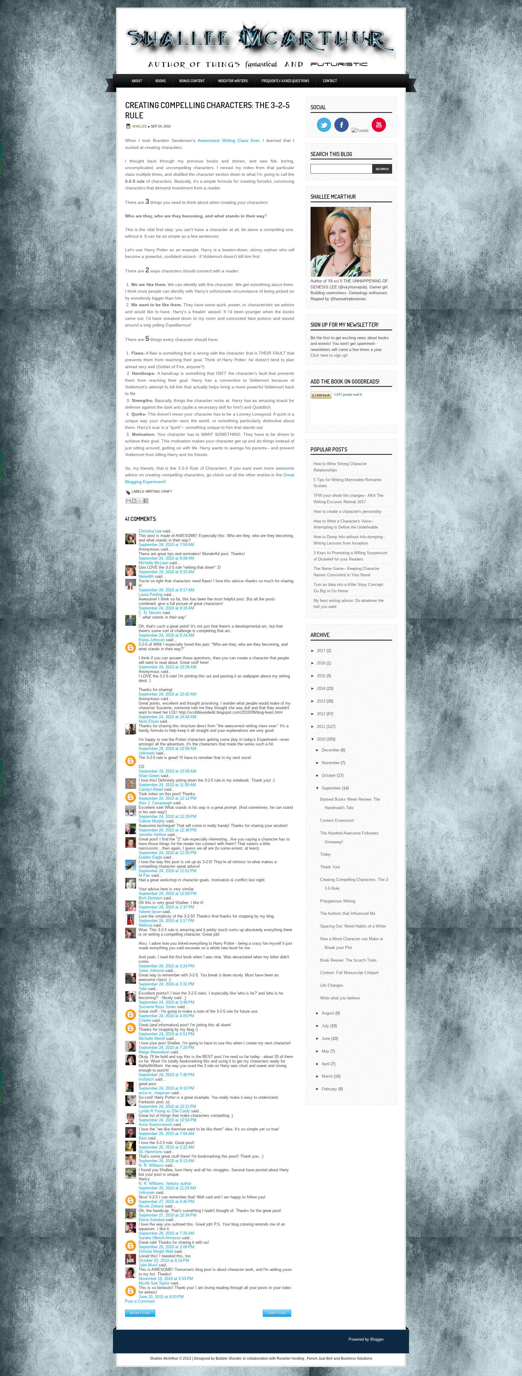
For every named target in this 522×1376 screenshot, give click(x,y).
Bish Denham (150, 898)
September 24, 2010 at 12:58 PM (167, 893)
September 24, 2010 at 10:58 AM (167, 748)
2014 (322, 688)
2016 (322, 663)
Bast (143, 1138)
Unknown (147, 753)
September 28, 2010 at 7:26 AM (166, 1233)
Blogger (376, 1339)
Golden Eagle (150, 857)
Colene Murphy (152, 821)
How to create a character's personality (348, 511)
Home (209, 1312)
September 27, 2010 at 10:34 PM (167, 1215)
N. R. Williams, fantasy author (165, 1183)
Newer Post (140, 1313)
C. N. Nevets (150, 612)
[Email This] (128, 501)
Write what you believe (340, 998)
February (330, 1089)
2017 (322, 650)
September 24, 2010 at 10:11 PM (167, 1106)
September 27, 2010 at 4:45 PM (166, 1201)
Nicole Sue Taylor (154, 1283)
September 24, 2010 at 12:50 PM (167, 852)
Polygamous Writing (337, 901)
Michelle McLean (153, 563)
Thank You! (330, 867)
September (332, 788)
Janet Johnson (151, 970)
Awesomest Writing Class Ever (228, 140)
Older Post (277, 1313)
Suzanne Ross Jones (157, 1007)
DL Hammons (151, 1151)
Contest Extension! (337, 820)
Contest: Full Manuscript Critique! (349, 972)
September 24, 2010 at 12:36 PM (167, 830)
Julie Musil (148, 1265)
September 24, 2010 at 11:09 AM (167, 785)
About (137, 81)
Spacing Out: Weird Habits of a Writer (353, 926)
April (326, 1064)
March (328, 1076)
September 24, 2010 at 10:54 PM (167, 1120)
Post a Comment (140, 1301)
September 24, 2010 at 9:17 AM (166, 590)
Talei (143, 988)
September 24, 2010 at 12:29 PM (167, 816)
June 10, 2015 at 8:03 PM (161, 1296)
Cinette (145, 1020)
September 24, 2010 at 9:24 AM (166, 635)
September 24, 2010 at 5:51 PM (166, 1034)
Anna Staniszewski (155, 1124)
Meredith (146, 576)
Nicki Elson (149, 721)
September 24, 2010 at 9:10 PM (166, 1088)
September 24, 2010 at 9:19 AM (166, 608)
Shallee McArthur (164, 1358)
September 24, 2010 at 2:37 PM (166, 907)
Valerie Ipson (150, 911)
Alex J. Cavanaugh (155, 803)
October (329, 775)
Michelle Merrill (152, 1038)
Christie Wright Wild (156, 1251)
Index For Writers (233, 81)
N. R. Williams (151, 1165)
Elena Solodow (152, 1219)
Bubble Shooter (228, 1358)
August (328, 1013)
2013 (322, 701)
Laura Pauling (151, 594)
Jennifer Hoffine (152, 834)
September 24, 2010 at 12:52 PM (167, 871)
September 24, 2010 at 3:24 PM (166, 966)
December (331, 750)
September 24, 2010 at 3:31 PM (166, 984)
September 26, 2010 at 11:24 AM (167, 1188)
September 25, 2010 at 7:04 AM (166, 1133)
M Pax (144, 875)
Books (161, 81)
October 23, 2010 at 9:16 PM (164, 1260)
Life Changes (331, 985)
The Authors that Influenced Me (347, 913)
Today (325, 854)
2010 (322, 739)
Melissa (145, 925)
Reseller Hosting (290, 1358)
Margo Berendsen (154, 1052)
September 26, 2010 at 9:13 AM (166, 1161)
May (326, 1051)
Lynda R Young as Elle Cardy (164, 1111)
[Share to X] (140, 501)
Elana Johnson (152, 640)
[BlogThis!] (134, 501)
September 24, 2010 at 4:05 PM (166, 1016)
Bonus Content (192, 81)
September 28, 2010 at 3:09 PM (166, 1247)
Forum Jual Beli (320, 1358)
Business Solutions (356, 1358)
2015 (322, 676)
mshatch (146, 1079)
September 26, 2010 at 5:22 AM (166, 1147)
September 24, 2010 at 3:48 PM (166, 1002)
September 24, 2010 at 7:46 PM (166, 1074)
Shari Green (149, 775)
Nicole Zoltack (151, 1206)
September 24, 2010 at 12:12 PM (167, 798)
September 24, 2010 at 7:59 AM (166, 544)
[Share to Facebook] (146, 501)
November (331, 762)
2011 (322, 726)
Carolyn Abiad (151, 789)
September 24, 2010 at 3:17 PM (166, 920)
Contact (330, 81)
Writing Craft (159, 491)
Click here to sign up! (329, 355)
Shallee (140, 126)
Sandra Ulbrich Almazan (160, 1238)
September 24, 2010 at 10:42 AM (167, 694)
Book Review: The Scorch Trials (348, 960)
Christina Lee (150, 531)
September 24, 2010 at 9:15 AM (166, 572)
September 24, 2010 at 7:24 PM (166, 1047)
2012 (322, 714)
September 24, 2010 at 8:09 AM (166, 558)
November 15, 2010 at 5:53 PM (166, 1278)
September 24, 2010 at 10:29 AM (167, 667)
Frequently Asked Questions (285, 81)
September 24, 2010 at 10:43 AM (167, 717)
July (326, 1026)
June (326, 1038)
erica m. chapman (154, 1093)
